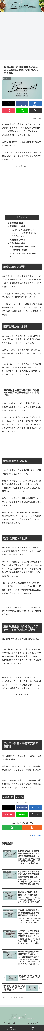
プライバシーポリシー (11, 1023)
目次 (18, 217)
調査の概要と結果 (16, 222)
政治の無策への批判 (17, 243)
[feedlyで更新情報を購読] (12, 827)
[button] (35, 110)
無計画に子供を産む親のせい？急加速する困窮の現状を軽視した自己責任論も (24, 232)
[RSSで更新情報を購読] (32, 827)
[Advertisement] (22, 36)
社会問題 (21, 797)
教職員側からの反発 (17, 239)
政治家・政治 (9, 797)
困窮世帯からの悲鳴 (17, 226)
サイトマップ (32, 1023)
